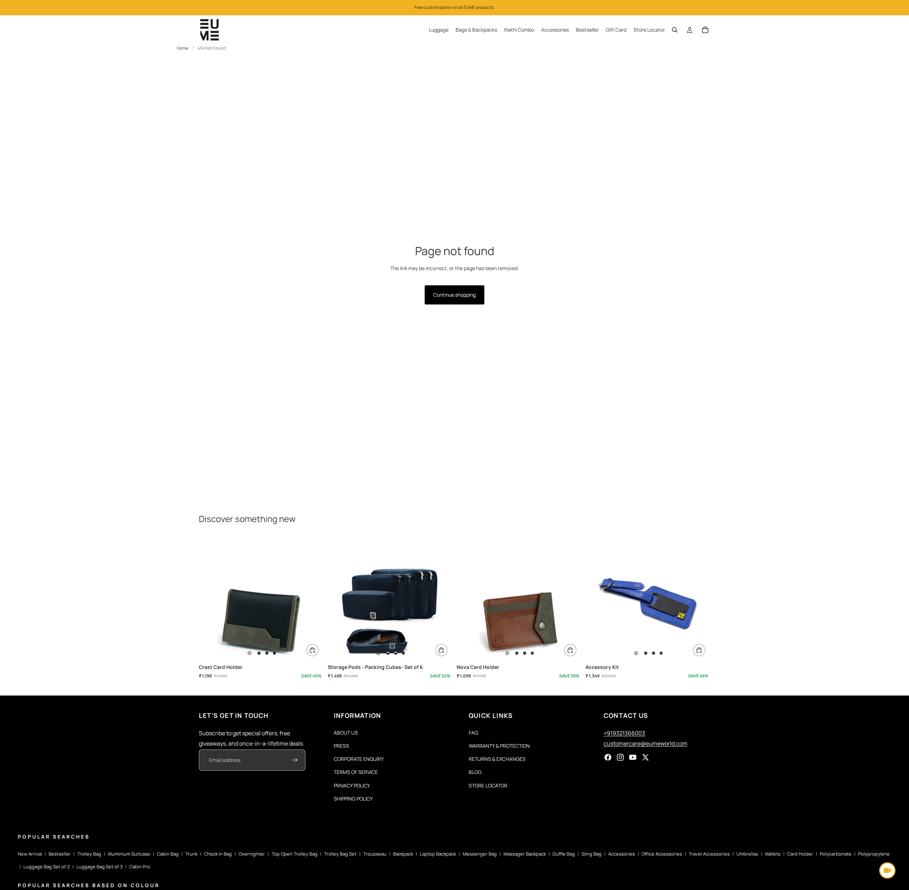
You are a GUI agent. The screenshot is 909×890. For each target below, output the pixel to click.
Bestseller (60, 854)
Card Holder (800, 854)
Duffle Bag (564, 854)
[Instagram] (620, 757)
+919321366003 (624, 733)
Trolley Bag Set (340, 854)
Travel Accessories (709, 854)
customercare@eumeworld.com (645, 743)
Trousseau (374, 854)
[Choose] (312, 650)
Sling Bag (592, 854)
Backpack (403, 854)
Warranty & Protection (499, 745)
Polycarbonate (835, 854)
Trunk (191, 854)
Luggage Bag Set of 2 (46, 866)
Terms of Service (356, 772)
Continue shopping (454, 294)
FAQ (473, 732)
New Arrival (30, 854)
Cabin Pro (139, 866)
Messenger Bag (480, 854)
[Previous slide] (209, 598)
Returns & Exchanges (497, 759)
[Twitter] (645, 757)
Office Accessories (662, 854)
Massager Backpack (525, 854)
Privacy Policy (352, 785)
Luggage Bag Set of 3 (99, 866)
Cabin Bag (168, 854)
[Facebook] (608, 757)
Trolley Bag (89, 854)
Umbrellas (747, 854)
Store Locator (488, 785)
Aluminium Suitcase (129, 854)
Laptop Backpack (438, 854)
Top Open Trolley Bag (294, 854)
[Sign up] (294, 760)
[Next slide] (312, 598)
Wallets (772, 854)
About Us (346, 732)
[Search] (674, 30)
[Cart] (705, 30)
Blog (475, 772)
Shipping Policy (353, 798)
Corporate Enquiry (359, 759)
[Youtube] (632, 757)
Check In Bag (218, 854)
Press (341, 745)
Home (182, 48)
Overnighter (252, 854)
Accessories (621, 854)
